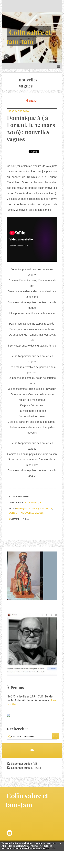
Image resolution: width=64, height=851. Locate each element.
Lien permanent (20, 496)
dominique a (36, 508)
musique (36, 502)
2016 (27, 502)
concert (14, 512)
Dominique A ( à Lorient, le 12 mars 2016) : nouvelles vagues (31, 128)
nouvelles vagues (32, 512)
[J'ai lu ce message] (60, 843)
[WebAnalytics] (10, 715)
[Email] (32, 750)
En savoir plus (39, 848)
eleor (48, 508)
